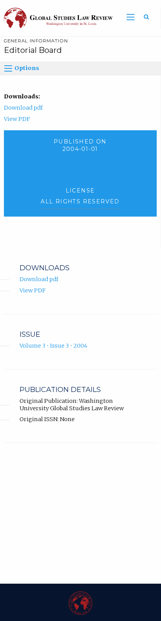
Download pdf (23, 107)
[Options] (8, 68)
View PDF (17, 118)
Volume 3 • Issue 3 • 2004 (53, 345)
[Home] (56, 17)
